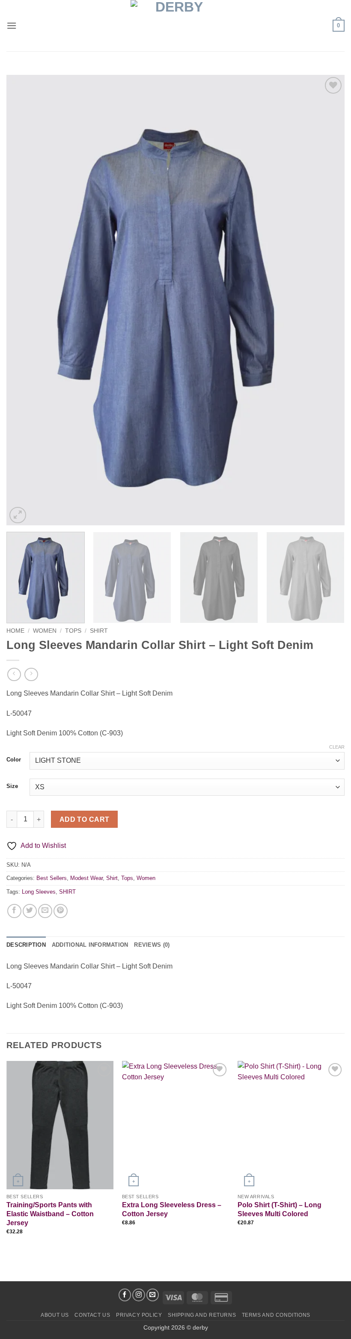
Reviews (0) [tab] (152, 945)
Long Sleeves (39, 892)
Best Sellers (51, 878)
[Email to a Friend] (45, 911)
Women (45, 631)
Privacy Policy (139, 1315)
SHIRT (67, 892)
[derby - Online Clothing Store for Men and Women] (175, 25)
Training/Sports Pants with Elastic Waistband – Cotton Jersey (50, 1213)
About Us (55, 1315)
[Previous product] (31, 674)
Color (13, 760)
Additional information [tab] (90, 945)
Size (12, 786)
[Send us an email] (152, 1295)
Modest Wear (86, 878)
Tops (73, 631)
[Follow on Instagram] (138, 1295)
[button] (11, 25)
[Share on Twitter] (30, 911)
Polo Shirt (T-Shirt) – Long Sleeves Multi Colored (279, 1209)
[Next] (327, 300)
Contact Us (92, 1315)
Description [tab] (26, 945)
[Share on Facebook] (14, 911)
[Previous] (24, 300)
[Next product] (14, 674)
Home (15, 631)
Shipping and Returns (202, 1315)
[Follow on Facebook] (125, 1295)
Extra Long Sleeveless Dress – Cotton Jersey (171, 1209)
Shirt (99, 631)
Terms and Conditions (276, 1315)
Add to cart (84, 819)
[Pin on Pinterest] (61, 911)
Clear (337, 746)
